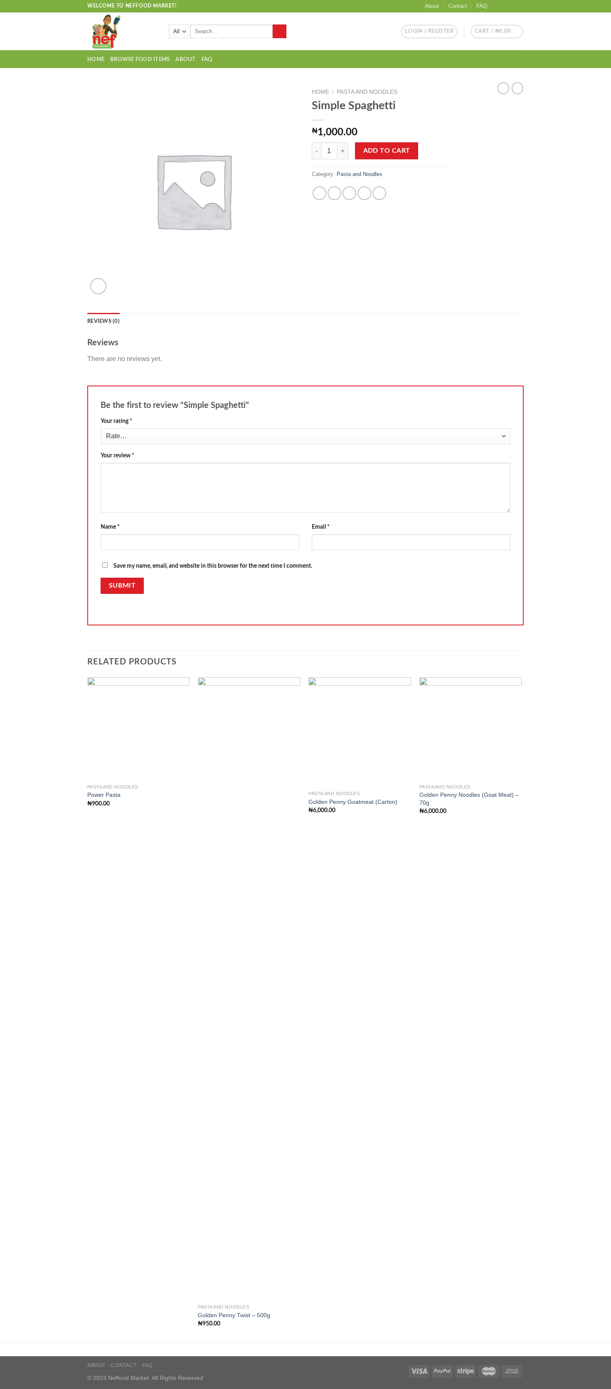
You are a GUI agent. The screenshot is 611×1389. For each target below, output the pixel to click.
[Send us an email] (519, 6)
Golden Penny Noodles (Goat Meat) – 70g (469, 798)
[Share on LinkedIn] (379, 193)
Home (95, 59)
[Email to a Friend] (349, 193)
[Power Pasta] (138, 728)
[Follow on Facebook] (495, 6)
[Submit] (279, 31)
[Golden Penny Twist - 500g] (249, 988)
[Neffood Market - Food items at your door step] (121, 31)
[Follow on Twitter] (511, 6)
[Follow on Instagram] (503, 6)
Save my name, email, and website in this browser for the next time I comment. (212, 566)
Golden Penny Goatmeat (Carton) (352, 801)
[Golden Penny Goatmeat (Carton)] (359, 731)
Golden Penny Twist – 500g (234, 1315)
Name (110, 527)
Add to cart (386, 151)
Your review (117, 455)
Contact (457, 6)
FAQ (481, 6)
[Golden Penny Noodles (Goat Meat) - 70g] (470, 728)
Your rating (116, 421)
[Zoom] (98, 286)
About (432, 6)
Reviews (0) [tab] (103, 321)
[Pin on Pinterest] (364, 193)
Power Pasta (104, 794)
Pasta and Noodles (367, 92)
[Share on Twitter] (334, 193)
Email (321, 527)
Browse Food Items (140, 59)
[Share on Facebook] (319, 193)
